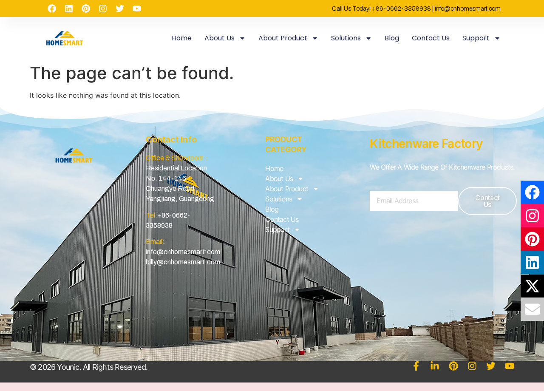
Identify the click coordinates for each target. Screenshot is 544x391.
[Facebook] (51, 8)
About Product (282, 38)
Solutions (346, 38)
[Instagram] (102, 8)
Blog (392, 38)
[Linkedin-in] (434, 366)
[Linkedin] (68, 8)
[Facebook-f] (416, 366)
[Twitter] (119, 8)
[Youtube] (136, 8)
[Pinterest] (85, 8)
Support (476, 38)
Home (182, 38)
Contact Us (431, 38)
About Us (219, 38)
